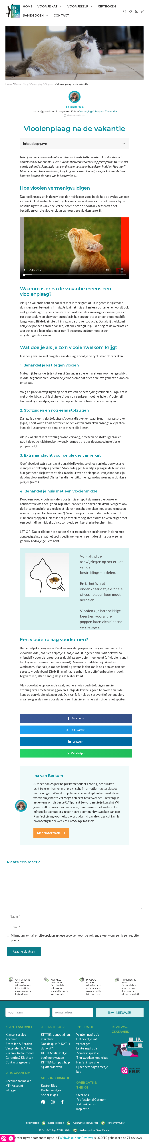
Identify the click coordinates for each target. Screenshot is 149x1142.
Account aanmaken (18, 1081)
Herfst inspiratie (87, 1062)
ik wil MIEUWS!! (119, 1013)
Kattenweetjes (51, 1090)
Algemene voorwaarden (85, 1122)
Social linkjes (49, 1095)
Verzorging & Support (91, 111)
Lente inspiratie (86, 1048)
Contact (61, 15)
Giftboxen (107, 6)
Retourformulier (116, 1122)
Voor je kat (47, 6)
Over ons (82, 1095)
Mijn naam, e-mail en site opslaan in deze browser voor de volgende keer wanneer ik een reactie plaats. (75, 937)
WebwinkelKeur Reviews (76, 1138)
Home (27, 6)
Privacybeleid (32, 1122)
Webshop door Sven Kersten (95, 1130)
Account (11, 1039)
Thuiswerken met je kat (92, 1057)
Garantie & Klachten (19, 1057)
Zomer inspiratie (87, 1053)
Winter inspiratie (87, 1034)
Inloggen (11, 1090)
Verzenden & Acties (18, 1048)
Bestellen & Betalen (18, 1044)
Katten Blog (49, 1085)
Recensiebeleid (56, 1122)
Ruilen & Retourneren (20, 1053)
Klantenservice (15, 1034)
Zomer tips (111, 111)
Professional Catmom (91, 1099)
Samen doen (33, 15)
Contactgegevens (17, 1062)
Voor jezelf (77, 6)
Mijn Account (14, 1085)
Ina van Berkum (74, 106)
